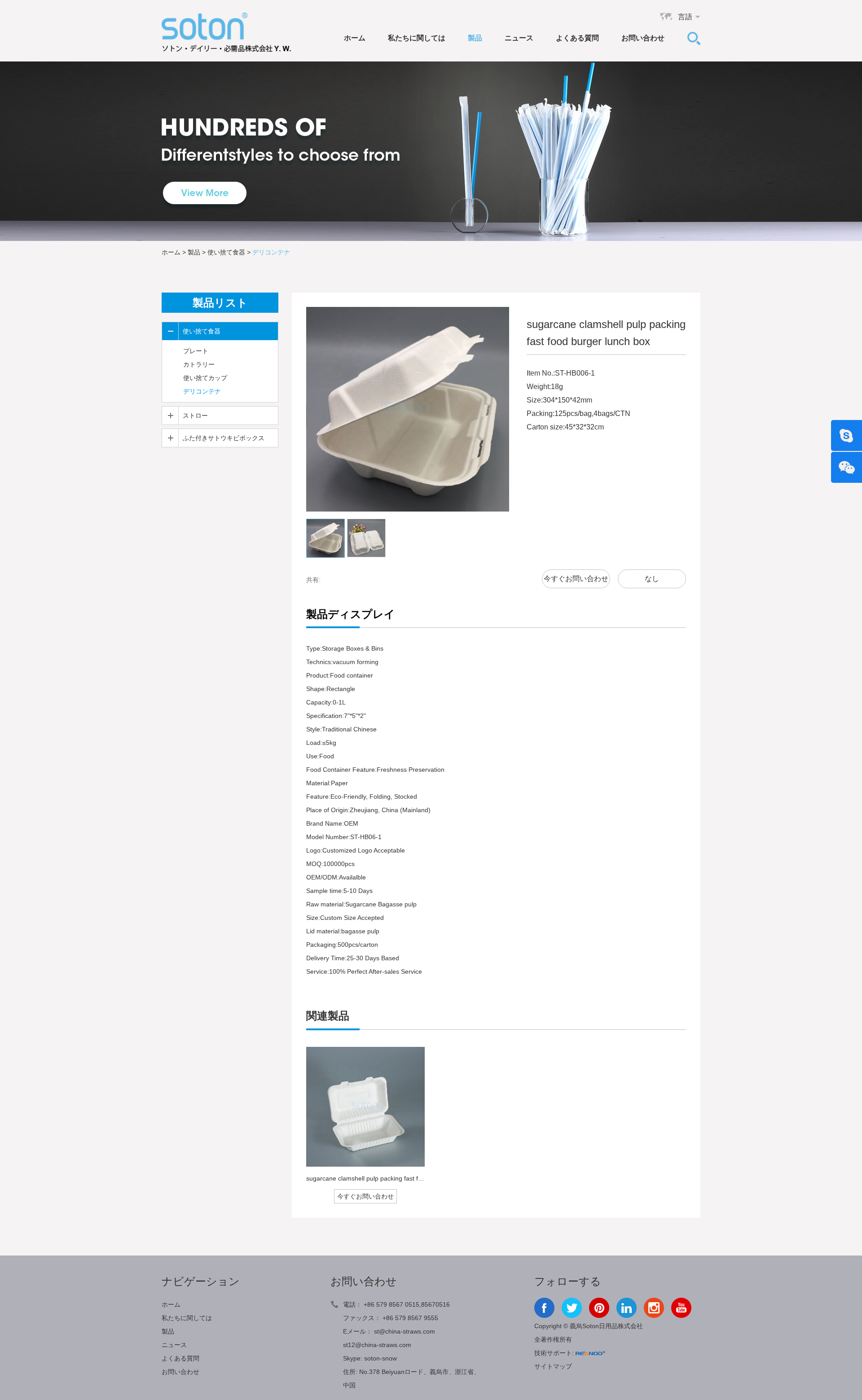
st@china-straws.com (404, 1331)
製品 (475, 38)
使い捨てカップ (205, 377)
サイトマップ (553, 1366)
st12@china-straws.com (377, 1344)
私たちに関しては (416, 38)
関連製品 (327, 1016)
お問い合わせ (642, 38)
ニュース (519, 38)
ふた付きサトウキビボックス (223, 438)
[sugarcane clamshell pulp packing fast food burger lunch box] (365, 1107)
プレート (195, 350)
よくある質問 (577, 38)
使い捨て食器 (226, 252)
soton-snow (380, 1358)
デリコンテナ (271, 252)
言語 (685, 17)
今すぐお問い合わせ (576, 578)
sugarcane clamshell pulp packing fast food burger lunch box (392, 1178)
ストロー (195, 415)
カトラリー (199, 364)
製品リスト (220, 303)
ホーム (354, 38)
